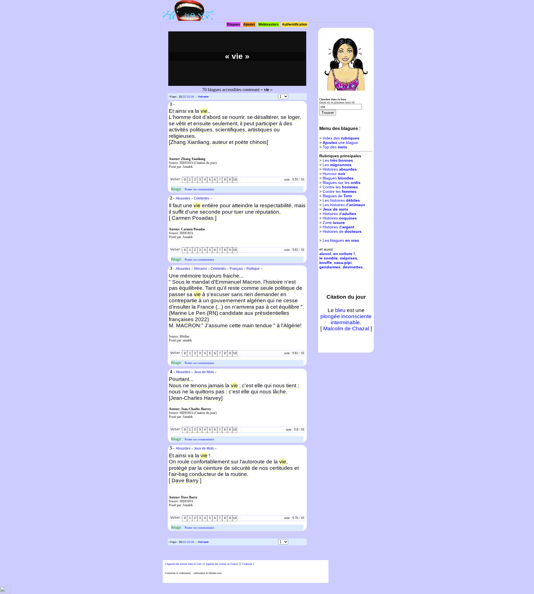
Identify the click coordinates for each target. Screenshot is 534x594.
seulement (224, 123)
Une (174, 276)
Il (170, 205)
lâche (279, 392)
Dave (178, 480)
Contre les (340, 187)
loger (294, 117)
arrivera (245, 307)
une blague (340, 142)
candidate (231, 313)
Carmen (181, 218)
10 (235, 180)
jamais (216, 385)
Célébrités (201, 198)
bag (183, 474)
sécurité (240, 468)
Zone (334, 222)
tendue (263, 325)
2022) (202, 319)
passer (177, 294)
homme (182, 117)
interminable (345, 322)
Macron (252, 282)
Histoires (340, 169)
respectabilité (275, 205)
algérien (256, 300)
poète (241, 142)
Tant (210, 288)
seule (266, 288)
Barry (192, 480)
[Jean (175, 398)
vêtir (181, 123)
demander (266, 294)
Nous (175, 385)
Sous (178, 282)
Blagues (233, 24)
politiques (201, 130)
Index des (341, 138)
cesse (290, 300)
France (205, 307)
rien (248, 294)
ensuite (202, 123)
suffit (178, 212)
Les (338, 160)
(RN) (212, 313)
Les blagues (341, 240)
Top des (335, 147)
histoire (274, 282)
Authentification (294, 24)
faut (177, 205)
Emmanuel (228, 282)
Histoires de (342, 231)
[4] (192, 96)
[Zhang (177, 142)
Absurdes (183, 198)
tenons (199, 385)
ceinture (212, 468)
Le (191, 313)
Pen (201, 313)
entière (210, 205)
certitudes (281, 468)
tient (291, 385)
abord (214, 117)
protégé (178, 468)
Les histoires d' (344, 205)
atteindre (242, 205)
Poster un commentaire (199, 189)
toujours (212, 276)
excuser (220, 294)
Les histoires (341, 200)
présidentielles (272, 313)
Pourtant (179, 379)
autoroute (253, 462)
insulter (181, 307)
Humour (334, 173)
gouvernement (228, 300)
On (172, 462)
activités (178, 130)
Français (236, 269)
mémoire (190, 276)
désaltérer (266, 117)
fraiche (231, 276)
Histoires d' (339, 213)
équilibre (289, 307)
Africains (200, 269)
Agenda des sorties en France (222, 563)
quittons (204, 392)
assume (218, 325)
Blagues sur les (341, 182)
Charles (193, 398)
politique (285, 288)
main (248, 325)
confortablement (210, 462)
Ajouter (249, 24)
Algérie (291, 325)
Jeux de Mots (204, 372)
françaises (181, 319)
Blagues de (337, 196)
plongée (330, 316)
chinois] (259, 142)
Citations (247, 563)
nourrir (236, 117)
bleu (340, 310)
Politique (253, 269)
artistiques (260, 130)
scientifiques (230, 130)
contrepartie (183, 300)
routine (239, 474)
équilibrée (190, 288)
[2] (184, 96)
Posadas (203, 218)
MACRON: (188, 325)
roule (183, 462)
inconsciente (356, 316)
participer (267, 123)
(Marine (178, 313)
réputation (267, 212)
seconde (210, 212)
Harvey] (213, 398)
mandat (201, 282)
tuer (238, 212)
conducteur (202, 474)
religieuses (182, 136)
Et (171, 111)
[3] (188, 96)
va (191, 111)
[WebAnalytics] (5, 592)
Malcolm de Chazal (346, 328)
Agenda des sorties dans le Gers (184, 563)
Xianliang (198, 142)
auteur (220, 142)
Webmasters (268, 24)
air (174, 474)
